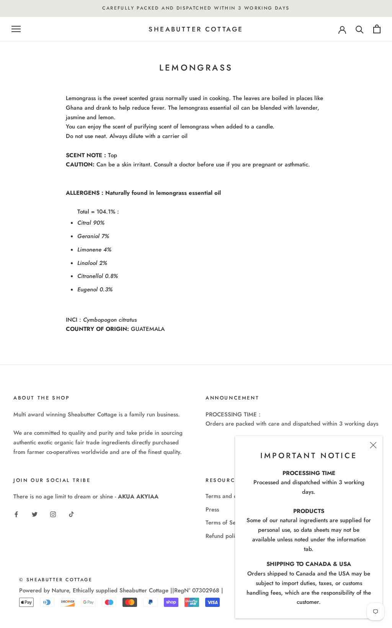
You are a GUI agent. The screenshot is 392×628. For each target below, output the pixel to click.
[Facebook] (16, 514)
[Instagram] (53, 514)
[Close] (373, 445)
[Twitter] (35, 514)
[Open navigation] (16, 29)
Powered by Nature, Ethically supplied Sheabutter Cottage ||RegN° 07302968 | (121, 590)
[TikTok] (71, 514)
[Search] (360, 29)
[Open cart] (377, 29)
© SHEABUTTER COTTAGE (55, 579)
